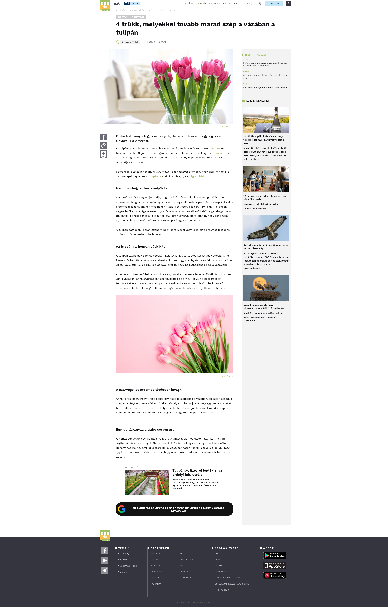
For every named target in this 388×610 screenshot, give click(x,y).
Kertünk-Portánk (131, 16)
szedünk (214, 148)
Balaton (234, 3)
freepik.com (226, 127)
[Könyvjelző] (103, 154)
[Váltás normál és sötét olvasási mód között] (260, 3)
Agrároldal (197, 176)
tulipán (121, 10)
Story (183, 554)
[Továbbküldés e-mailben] (103, 145)
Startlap (155, 554)
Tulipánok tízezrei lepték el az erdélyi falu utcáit (197, 472)
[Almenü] (117, 3)
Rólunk (218, 566)
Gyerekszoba (186, 560)
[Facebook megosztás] (103, 137)
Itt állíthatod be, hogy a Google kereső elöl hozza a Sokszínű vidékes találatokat (178, 509)
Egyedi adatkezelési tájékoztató (232, 584)
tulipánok (155, 176)
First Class (156, 572)
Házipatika (156, 584)
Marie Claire (186, 578)
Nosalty (155, 578)
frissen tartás (158, 10)
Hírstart (155, 560)
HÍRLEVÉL (219, 560)
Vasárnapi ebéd (218, 3)
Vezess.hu (156, 566)
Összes (262, 54)
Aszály (202, 3)
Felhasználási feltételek (228, 578)
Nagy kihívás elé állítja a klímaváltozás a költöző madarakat (264, 306)
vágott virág (138, 10)
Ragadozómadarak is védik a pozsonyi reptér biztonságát (266, 247)
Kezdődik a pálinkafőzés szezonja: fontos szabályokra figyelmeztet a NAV (263, 140)
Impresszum (221, 572)
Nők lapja (185, 572)
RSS (217, 554)
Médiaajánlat (222, 590)
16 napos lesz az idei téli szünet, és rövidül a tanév (264, 198)
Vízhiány (190, 3)
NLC (181, 566)
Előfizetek (274, 3)
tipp (174, 10)
